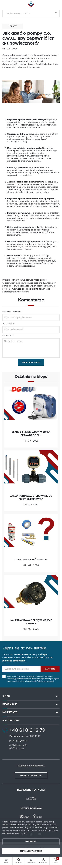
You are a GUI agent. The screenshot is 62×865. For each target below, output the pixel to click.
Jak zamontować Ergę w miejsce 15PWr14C (31, 622)
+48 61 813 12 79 (27, 730)
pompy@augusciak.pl (19, 740)
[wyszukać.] (56, 13)
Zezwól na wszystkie (31, 851)
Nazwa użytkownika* (12, 312)
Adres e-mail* (8, 324)
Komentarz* (7, 336)
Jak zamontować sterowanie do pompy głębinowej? (31, 497)
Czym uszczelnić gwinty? (31, 560)
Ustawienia (31, 841)
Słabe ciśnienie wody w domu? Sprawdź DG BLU (31, 433)
